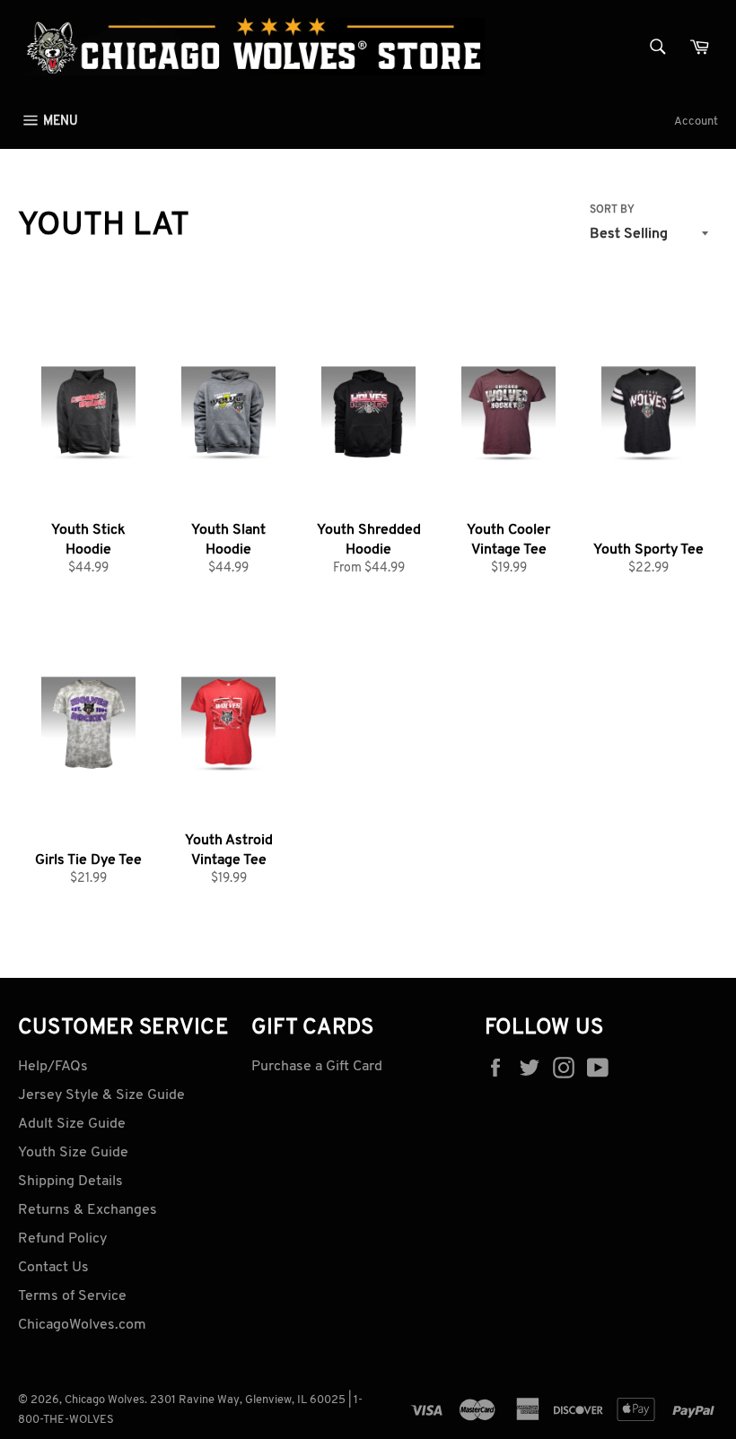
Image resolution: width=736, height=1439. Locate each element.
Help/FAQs (53, 1067)
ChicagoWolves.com (82, 1325)
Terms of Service (72, 1296)
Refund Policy (62, 1239)
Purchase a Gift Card (316, 1067)
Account (696, 121)
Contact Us (53, 1267)
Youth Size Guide (73, 1153)
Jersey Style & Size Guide (101, 1095)
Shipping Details (70, 1181)
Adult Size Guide (72, 1124)
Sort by (612, 210)
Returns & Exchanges (87, 1210)
